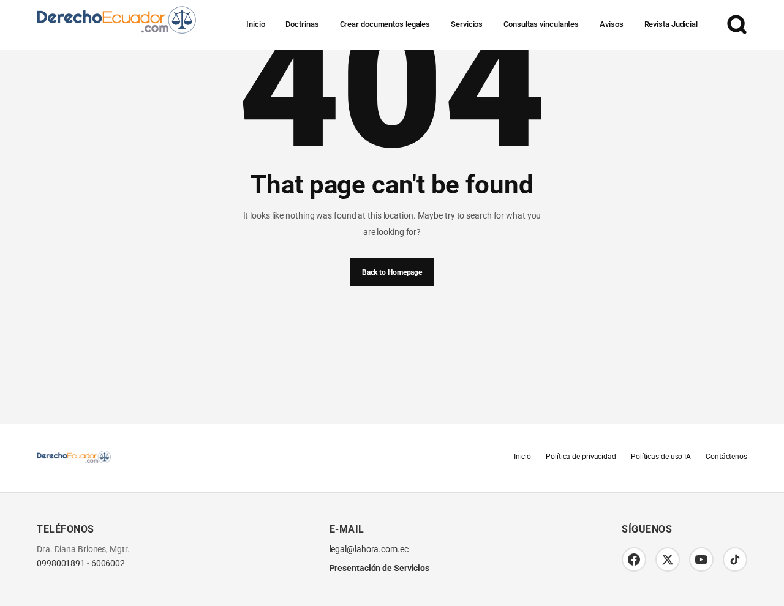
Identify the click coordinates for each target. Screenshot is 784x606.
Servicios (467, 24)
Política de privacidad (581, 456)
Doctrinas (301, 24)
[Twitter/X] (667, 559)
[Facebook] (634, 559)
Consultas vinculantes (541, 24)
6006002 (108, 563)
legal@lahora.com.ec (369, 549)
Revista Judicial (671, 24)
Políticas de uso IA (661, 456)
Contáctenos (726, 456)
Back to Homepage (392, 272)
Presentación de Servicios (380, 568)
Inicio (255, 24)
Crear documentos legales (385, 24)
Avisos (611, 24)
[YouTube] (701, 559)
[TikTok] (735, 559)
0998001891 (61, 563)
